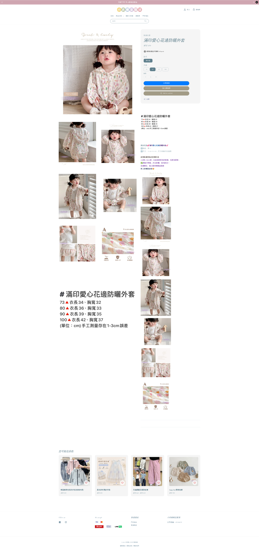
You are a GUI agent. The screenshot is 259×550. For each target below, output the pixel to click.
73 (146, 69)
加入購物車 (166, 88)
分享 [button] (147, 99)
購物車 (138, 16)
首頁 (112, 16)
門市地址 (145, 16)
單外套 (148, 61)
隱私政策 (129, 546)
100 (165, 69)
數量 (145, 73)
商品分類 (119, 16)
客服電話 (134, 525)
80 (152, 69)
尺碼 (145, 65)
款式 (145, 57)
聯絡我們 (136, 546)
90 (159, 69)
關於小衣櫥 (129, 16)
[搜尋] (145, 21)
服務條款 (123, 546)
